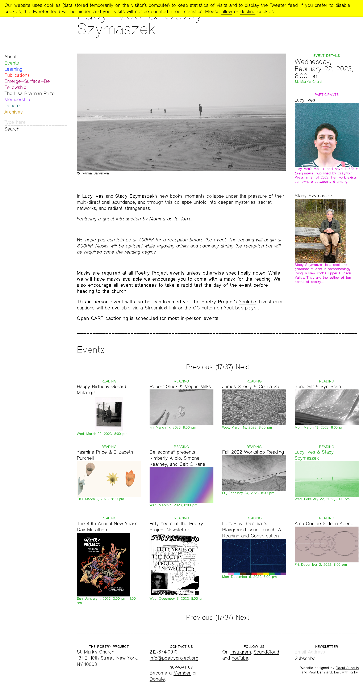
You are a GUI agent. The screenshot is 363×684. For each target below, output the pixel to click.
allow (226, 11)
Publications (17, 75)
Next (243, 366)
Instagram (240, 652)
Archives (13, 112)
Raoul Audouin (347, 668)
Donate (12, 105)
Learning (13, 69)
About (10, 56)
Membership (17, 99)
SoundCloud (266, 652)
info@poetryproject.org (174, 658)
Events (11, 63)
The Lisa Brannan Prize (29, 93)
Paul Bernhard (320, 672)
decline (247, 11)
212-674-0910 (164, 652)
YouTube (247, 301)
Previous (199, 366)
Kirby (354, 672)
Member (182, 673)
